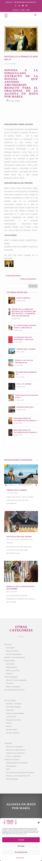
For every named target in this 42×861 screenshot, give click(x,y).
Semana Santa (11, 730)
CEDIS (22, 10)
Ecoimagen (10, 648)
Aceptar (21, 840)
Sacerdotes (10, 664)
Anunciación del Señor (19, 536)
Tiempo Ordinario (12, 733)
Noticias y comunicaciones (14, 657)
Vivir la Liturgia (9, 700)
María (14, 64)
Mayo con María (12, 651)
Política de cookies (20, 857)
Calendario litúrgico (13, 707)
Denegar (21, 846)
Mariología (9, 543)
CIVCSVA (9, 683)
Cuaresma (10, 710)
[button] (39, 822)
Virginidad (8, 743)
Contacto (15, 10)
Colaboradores (11, 667)
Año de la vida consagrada (16, 680)
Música (8, 723)
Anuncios (7, 644)
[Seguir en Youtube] (23, 5)
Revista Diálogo (12, 779)
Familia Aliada (9, 661)
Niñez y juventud (12, 670)
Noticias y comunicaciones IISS (18, 776)
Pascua (8, 726)
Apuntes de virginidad (14, 747)
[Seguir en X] (19, 5)
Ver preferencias (21, 852)
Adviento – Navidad (13, 704)
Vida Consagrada (10, 677)
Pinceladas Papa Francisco (14, 690)
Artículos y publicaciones (15, 750)
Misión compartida (13, 687)
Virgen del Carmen (16, 490)
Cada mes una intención (15, 753)
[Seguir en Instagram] (26, 5)
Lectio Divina (11, 717)
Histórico (9, 674)
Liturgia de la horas (13, 720)
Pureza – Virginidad (13, 756)
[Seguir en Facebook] (15, 5)
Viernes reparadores (14, 654)
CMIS (28, 10)
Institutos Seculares (11, 760)
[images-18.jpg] (9, 264)
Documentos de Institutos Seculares (20, 772)
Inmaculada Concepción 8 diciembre (20, 587)
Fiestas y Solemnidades (22, 539)
